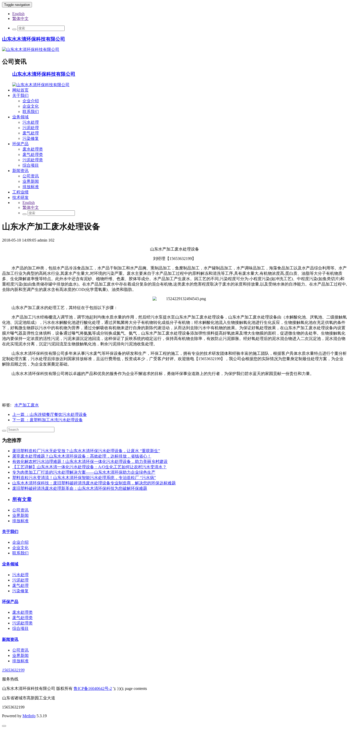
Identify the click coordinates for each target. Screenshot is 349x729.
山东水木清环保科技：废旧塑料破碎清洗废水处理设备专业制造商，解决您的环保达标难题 (94, 483)
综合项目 (30, 165)
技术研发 (20, 197)
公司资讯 (30, 176)
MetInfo (29, 716)
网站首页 (20, 90)
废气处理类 (32, 154)
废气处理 (30, 133)
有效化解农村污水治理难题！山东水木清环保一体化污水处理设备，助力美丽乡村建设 (90, 461)
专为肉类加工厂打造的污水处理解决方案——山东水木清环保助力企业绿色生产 (83, 472)
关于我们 (20, 95)
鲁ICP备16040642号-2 (93, 688)
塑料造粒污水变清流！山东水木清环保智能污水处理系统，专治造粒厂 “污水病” (84, 477)
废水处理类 (32, 149)
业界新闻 (30, 181)
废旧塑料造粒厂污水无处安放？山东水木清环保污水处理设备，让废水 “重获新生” (86, 451)
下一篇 (47, 420)
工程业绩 (20, 192)
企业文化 (30, 106)
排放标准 (30, 187)
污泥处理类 (32, 160)
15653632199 (13, 670)
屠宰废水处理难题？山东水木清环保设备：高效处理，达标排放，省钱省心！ (81, 456)
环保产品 (20, 144)
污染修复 (30, 138)
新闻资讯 (20, 170)
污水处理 (30, 122)
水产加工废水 (26, 405)
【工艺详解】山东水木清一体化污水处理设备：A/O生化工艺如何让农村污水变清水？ (89, 467)
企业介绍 (30, 101)
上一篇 (49, 414)
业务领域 (20, 117)
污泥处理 (30, 128)
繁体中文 (20, 18)
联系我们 (30, 111)
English (18, 14)
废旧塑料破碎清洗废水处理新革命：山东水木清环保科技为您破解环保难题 (79, 488)
